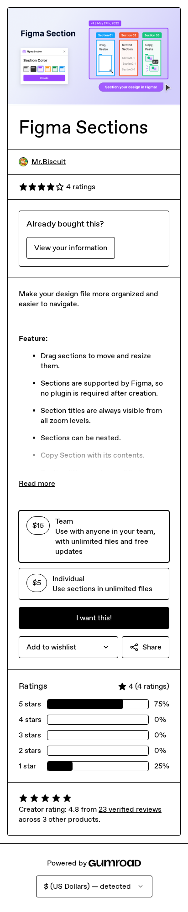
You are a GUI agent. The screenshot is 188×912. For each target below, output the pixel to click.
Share (152, 647)
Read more (37, 483)
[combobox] (68, 647)
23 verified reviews (130, 809)
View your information (70, 247)
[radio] (94, 536)
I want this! (94, 617)
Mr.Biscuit (48, 161)
